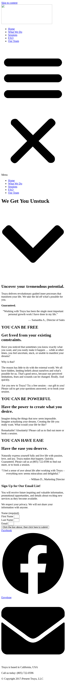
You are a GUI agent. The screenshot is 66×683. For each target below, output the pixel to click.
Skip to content (9, 2)
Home (11, 28)
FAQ (11, 38)
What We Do (15, 31)
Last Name (7, 519)
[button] (33, 110)
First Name (7, 516)
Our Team (13, 41)
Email (4, 523)
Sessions (12, 35)
